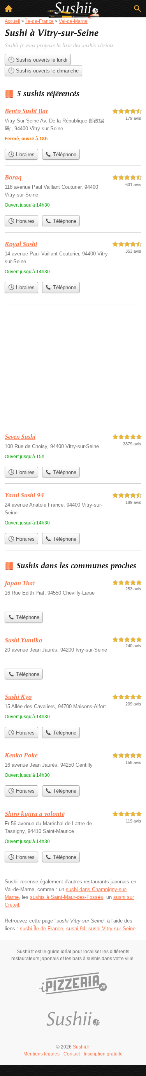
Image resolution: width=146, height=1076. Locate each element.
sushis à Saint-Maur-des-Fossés (66, 897)
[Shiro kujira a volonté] (73, 828)
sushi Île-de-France (41, 928)
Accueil (8, 8)
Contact (71, 1054)
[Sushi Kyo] (73, 707)
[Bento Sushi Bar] (73, 125)
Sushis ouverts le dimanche (46, 71)
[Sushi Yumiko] (73, 650)
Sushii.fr (81, 1047)
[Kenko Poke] (73, 766)
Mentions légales (41, 1054)
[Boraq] (73, 192)
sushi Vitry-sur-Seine (111, 928)
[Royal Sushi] (73, 258)
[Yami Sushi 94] (73, 509)
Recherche (137, 8)
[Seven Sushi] (73, 447)
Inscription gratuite (103, 1054)
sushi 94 (75, 928)
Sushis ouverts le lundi (40, 60)
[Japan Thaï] (73, 593)
